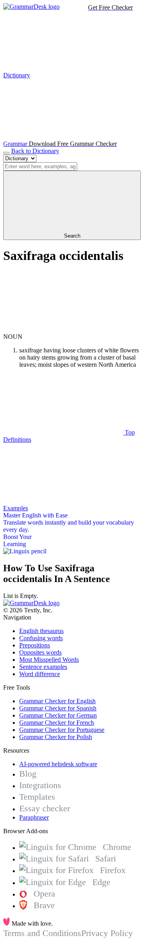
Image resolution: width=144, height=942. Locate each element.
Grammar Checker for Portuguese (61, 729)
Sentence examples (43, 666)
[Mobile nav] (6, 153)
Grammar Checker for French (56, 722)
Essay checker (44, 808)
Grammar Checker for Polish (55, 737)
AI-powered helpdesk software (58, 764)
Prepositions (34, 645)
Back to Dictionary (35, 150)
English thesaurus (41, 630)
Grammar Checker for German (58, 715)
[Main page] (31, 6)
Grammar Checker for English (57, 701)
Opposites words (40, 652)
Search (72, 236)
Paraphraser (34, 817)
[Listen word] (63, 329)
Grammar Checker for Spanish (57, 708)
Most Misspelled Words (49, 659)
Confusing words (41, 638)
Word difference (39, 674)
